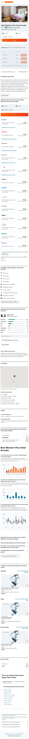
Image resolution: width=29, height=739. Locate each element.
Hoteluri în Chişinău (8, 700)
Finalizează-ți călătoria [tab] (19, 681)
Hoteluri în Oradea (7, 691)
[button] (2, 2)
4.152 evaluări (17, 27)
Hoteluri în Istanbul (7, 689)
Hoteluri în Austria (10, 734)
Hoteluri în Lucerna (8, 698)
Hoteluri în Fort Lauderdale (9, 695)
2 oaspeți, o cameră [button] (7, 36)
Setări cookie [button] (3, 260)
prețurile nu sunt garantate (9, 718)
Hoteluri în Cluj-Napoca (8, 696)
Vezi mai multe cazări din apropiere (22, 571)
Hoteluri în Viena (18, 734)
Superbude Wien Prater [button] (6, 644)
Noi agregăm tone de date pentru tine (11, 724)
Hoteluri (12, 733)
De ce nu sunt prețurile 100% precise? (11, 726)
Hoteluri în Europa (19, 733)
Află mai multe (5, 254)
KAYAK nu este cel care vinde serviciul (11, 722)
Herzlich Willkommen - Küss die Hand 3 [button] (10, 588)
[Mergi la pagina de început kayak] (9, 2)
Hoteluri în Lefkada (7, 704)
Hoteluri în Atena (7, 702)
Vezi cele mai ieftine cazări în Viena (21, 599)
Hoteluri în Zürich (7, 693)
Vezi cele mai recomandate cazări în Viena (22, 627)
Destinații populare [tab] (7, 681)
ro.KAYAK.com (7, 733)
